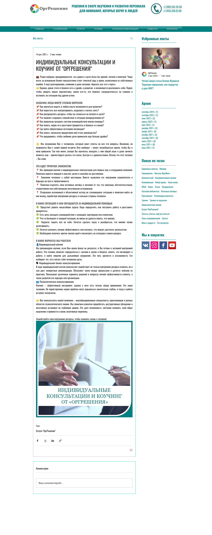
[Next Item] (174, 58)
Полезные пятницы (169, 191)
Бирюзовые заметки (150, 168)
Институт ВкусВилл (162, 173)
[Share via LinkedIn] (52, 440)
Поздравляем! (167, 186)
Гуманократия (147, 173)
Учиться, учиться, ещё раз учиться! (156, 213)
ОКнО (144, 186)
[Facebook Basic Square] (163, 245)
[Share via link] (60, 440)
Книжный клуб (147, 177)
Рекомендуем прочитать (163, 195)
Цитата (165, 218)
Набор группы (160, 182)
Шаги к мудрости (148, 222)
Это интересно (163, 222)
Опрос (150, 186)
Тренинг (145, 200)
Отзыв (157, 186)
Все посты (38, 38)
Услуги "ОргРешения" (46, 430)
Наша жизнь (173, 182)
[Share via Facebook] (37, 440)
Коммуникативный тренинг (165, 177)
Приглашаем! (147, 195)
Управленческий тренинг (151, 204)
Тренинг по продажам (158, 200)
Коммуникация (147, 182)
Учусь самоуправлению (151, 218)
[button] (131, 38)
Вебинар (163, 168)
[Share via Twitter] (45, 440)
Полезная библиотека (150, 191)
